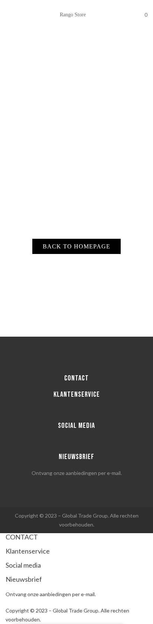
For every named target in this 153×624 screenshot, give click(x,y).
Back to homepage (76, 246)
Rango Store (73, 14)
